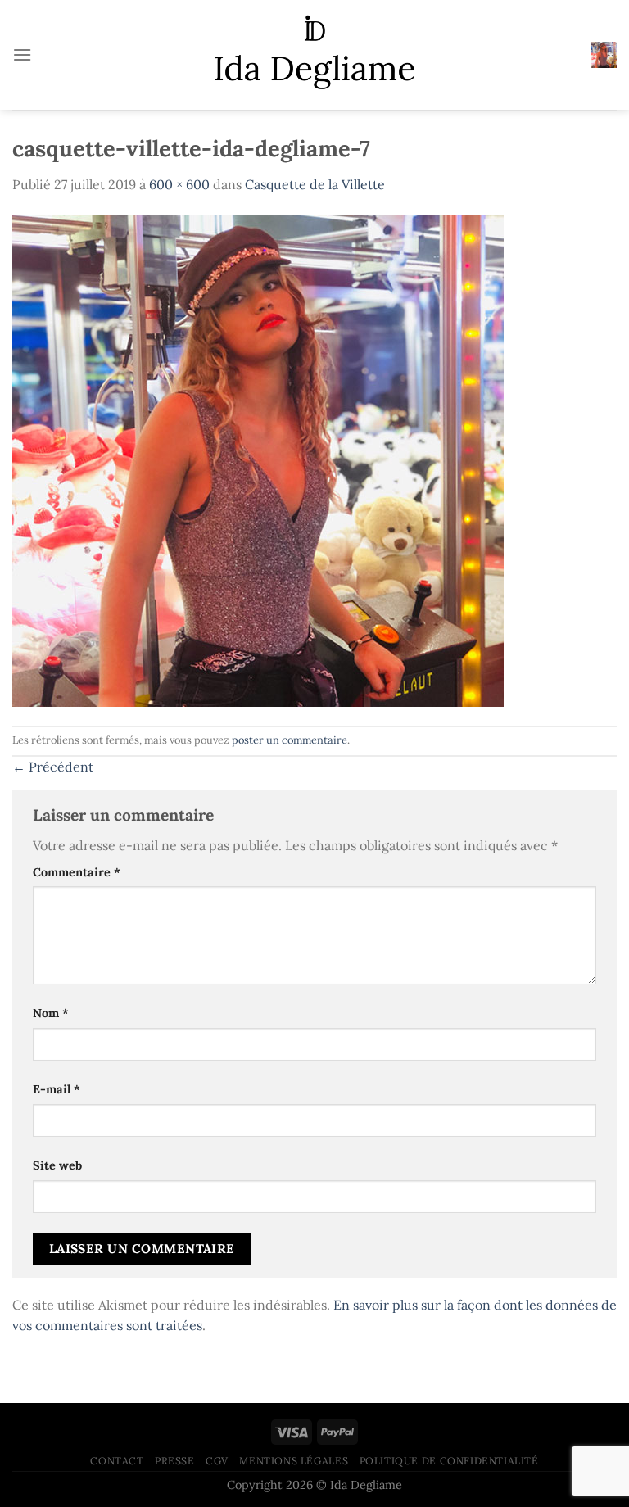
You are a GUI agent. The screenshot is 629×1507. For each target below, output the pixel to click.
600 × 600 (179, 184)
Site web (57, 1165)
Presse (175, 1461)
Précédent (52, 766)
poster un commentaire (289, 740)
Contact (116, 1461)
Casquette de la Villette (315, 184)
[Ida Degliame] (315, 55)
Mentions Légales (293, 1461)
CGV (217, 1461)
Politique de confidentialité (449, 1461)
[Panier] (604, 55)
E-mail (56, 1089)
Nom (51, 1013)
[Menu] (22, 54)
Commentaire (76, 872)
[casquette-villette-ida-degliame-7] (258, 459)
